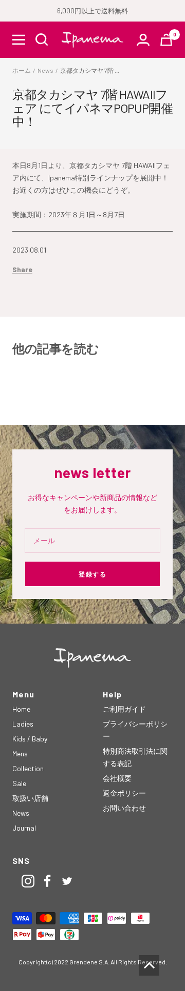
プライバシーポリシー (135, 729)
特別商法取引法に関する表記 (135, 757)
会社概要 (117, 778)
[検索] (41, 39)
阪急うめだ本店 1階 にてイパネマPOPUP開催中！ (79, 389)
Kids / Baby (29, 738)
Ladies (22, 723)
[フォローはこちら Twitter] (67, 881)
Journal (24, 827)
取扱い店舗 (30, 798)
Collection (28, 768)
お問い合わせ (124, 807)
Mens (20, 753)
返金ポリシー (124, 793)
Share (22, 269)
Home (21, 709)
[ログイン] (143, 39)
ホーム (21, 70)
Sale (19, 783)
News (45, 70)
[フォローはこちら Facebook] (47, 881)
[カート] (166, 39)
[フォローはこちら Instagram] (28, 881)
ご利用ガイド (124, 709)
